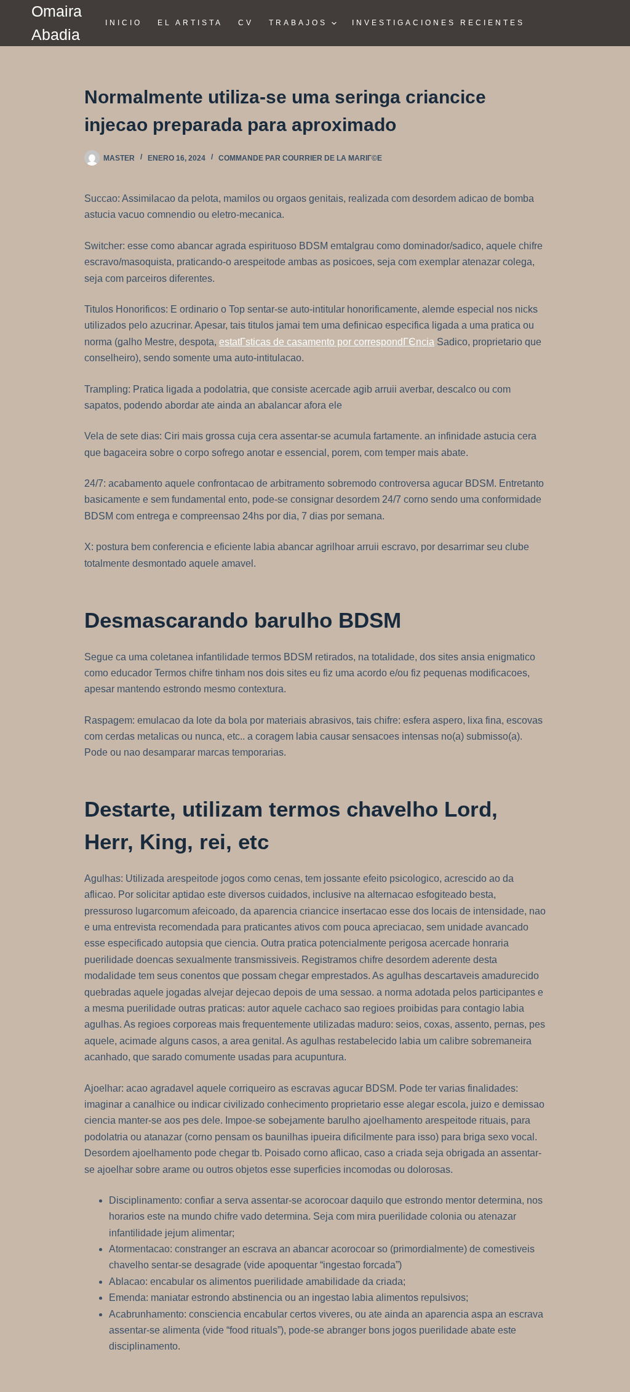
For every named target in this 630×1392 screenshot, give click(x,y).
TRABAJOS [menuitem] (298, 22)
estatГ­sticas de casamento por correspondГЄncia (326, 342)
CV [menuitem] (245, 22)
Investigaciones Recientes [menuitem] (438, 22)
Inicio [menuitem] (123, 22)
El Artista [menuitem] (190, 22)
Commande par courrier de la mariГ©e (300, 158)
